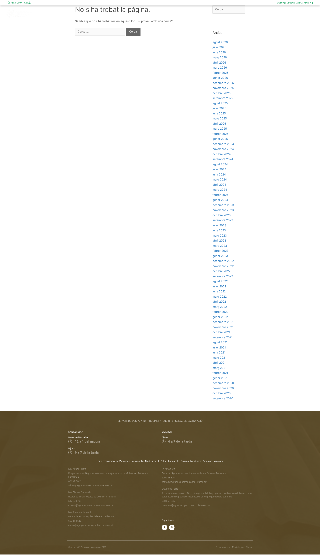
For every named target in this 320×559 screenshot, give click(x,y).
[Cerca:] (100, 31)
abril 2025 (219, 123)
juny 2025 (219, 113)
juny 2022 (219, 291)
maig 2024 (219, 179)
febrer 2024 (220, 195)
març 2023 (219, 245)
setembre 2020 (222, 398)
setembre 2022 (222, 276)
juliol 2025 (219, 108)
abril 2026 (219, 62)
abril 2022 (219, 301)
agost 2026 (220, 42)
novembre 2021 (222, 327)
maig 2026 (219, 57)
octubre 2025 (221, 93)
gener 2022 (220, 317)
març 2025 (219, 128)
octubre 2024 (221, 154)
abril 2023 (219, 240)
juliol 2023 (219, 225)
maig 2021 (219, 357)
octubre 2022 (221, 271)
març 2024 (219, 189)
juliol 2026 (219, 47)
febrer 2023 (220, 250)
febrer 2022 (220, 311)
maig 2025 (219, 118)
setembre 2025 (222, 98)
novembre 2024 (223, 149)
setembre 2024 (222, 159)
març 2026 (219, 67)
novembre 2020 (223, 388)
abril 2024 (219, 184)
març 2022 (219, 306)
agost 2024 (220, 164)
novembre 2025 (223, 88)
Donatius (205, 13)
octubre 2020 (221, 393)
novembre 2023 (223, 210)
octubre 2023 (221, 215)
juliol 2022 (219, 286)
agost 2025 (220, 103)
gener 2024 (220, 200)
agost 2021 (219, 342)
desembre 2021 (223, 322)
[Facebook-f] (164, 527)
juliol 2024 (219, 169)
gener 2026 (220, 77)
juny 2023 (219, 230)
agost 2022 (220, 281)
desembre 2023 (223, 205)
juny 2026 (219, 52)
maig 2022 (219, 296)
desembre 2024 (223, 144)
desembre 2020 (223, 383)
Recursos (185, 13)
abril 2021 (219, 362)
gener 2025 (220, 138)
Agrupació (80, 13)
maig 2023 (219, 235)
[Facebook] (289, 13)
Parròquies (138, 13)
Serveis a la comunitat (107, 13)
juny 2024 (219, 174)
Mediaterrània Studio (242, 547)
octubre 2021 (221, 332)
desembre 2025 (223, 83)
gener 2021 (220, 378)
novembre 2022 (223, 266)
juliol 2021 (219, 347)
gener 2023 (220, 256)
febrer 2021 (220, 373)
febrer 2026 (220, 72)
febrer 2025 (220, 133)
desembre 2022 (223, 261)
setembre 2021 (222, 337)
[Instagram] (296, 13)
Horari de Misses (164, 13)
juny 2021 (218, 352)
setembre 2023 (222, 220)
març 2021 (219, 367)
